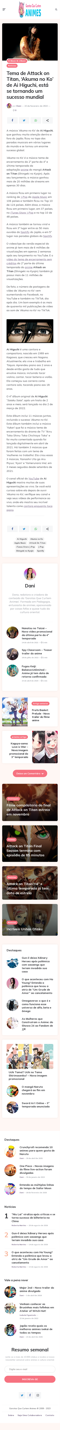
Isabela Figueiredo (28, 1315)
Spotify (25, 232)
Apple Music (39, 197)
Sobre (11, 1415)
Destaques (13, 799)
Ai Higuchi (22, 539)
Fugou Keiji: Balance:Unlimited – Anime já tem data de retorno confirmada (35, 671)
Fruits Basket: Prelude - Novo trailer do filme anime (41, 715)
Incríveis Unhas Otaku (25, 929)
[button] (30, 332)
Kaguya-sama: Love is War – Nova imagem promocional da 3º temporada (18, 750)
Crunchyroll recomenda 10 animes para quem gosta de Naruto (37, 1150)
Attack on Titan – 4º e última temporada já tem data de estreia (28, 888)
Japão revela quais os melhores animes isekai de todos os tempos (36, 1329)
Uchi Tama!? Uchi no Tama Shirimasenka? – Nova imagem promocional (28, 1075)
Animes (11, 839)
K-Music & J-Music (17, 61)
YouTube (33, 478)
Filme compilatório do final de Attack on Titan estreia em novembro (29, 809)
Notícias (12, 65)
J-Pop (24, 197)
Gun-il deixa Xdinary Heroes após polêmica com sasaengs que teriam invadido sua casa (36, 964)
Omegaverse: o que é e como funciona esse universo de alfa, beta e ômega (36, 1006)
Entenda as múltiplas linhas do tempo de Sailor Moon (37, 1186)
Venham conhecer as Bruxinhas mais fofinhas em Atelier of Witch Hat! (37, 1307)
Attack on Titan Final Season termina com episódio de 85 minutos (25, 850)
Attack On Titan (37, 543)
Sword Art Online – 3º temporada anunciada (36, 1104)
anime (24, 169)
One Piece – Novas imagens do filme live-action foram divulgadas (37, 1169)
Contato (49, 1415)
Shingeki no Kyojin (25, 551)
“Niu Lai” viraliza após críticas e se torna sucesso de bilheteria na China (33, 1218)
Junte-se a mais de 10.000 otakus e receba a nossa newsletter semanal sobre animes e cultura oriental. (30, 1358)
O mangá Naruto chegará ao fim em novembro (33, 1090)
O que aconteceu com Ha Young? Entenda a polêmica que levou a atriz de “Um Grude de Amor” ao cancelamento (37, 986)
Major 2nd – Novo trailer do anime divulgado (37, 1289)
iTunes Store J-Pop (21, 212)
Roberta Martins (19, 1225)
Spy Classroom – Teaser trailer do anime (37, 651)
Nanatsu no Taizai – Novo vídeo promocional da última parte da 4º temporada (37, 633)
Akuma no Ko (36, 539)
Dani (18, 106)
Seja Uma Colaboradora (30, 1415)
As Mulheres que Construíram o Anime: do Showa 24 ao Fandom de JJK (37, 1024)
